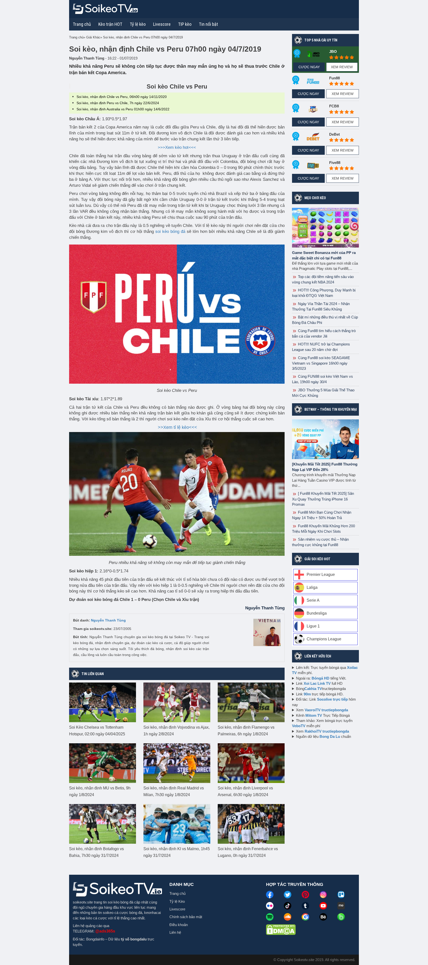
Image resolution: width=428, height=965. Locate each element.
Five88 (334, 162)
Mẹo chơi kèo (315, 198)
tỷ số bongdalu (134, 939)
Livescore (177, 909)
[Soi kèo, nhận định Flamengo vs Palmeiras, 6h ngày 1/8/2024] (251, 702)
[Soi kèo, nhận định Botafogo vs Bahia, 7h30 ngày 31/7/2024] (102, 824)
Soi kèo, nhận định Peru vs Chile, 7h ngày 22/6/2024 (118, 103)
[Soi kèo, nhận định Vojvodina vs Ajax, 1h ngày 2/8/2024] (176, 702)
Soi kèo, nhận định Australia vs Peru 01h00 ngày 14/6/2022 (123, 109)
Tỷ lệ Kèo (177, 901)
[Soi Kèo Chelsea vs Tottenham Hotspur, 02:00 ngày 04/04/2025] (102, 702)
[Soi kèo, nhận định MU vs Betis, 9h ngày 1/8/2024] (102, 763)
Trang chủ (82, 24)
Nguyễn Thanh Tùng (108, 620)
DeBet (334, 134)
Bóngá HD (320, 678)
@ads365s (105, 931)
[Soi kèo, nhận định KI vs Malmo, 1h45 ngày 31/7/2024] (176, 824)
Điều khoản (178, 925)
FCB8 (334, 106)
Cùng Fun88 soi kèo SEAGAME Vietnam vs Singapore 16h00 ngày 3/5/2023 (321, 363)
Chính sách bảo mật (185, 917)
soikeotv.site (83, 902)
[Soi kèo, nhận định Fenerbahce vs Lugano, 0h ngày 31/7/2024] (251, 824)
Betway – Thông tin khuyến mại (330, 409)
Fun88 (334, 78)
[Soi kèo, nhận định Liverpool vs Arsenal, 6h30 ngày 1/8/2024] (251, 763)
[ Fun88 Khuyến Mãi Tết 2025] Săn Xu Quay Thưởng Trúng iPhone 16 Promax (323, 498)
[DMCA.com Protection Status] (281, 929)
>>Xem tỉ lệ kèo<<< (177, 427)
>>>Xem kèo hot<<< (177, 147)
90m (307, 694)
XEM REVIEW (342, 67)
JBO (333, 51)
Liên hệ (175, 932)
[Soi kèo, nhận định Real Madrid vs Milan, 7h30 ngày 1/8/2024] (176, 763)
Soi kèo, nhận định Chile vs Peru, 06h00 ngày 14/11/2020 (122, 97)
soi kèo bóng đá (170, 231)
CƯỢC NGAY (309, 67)
